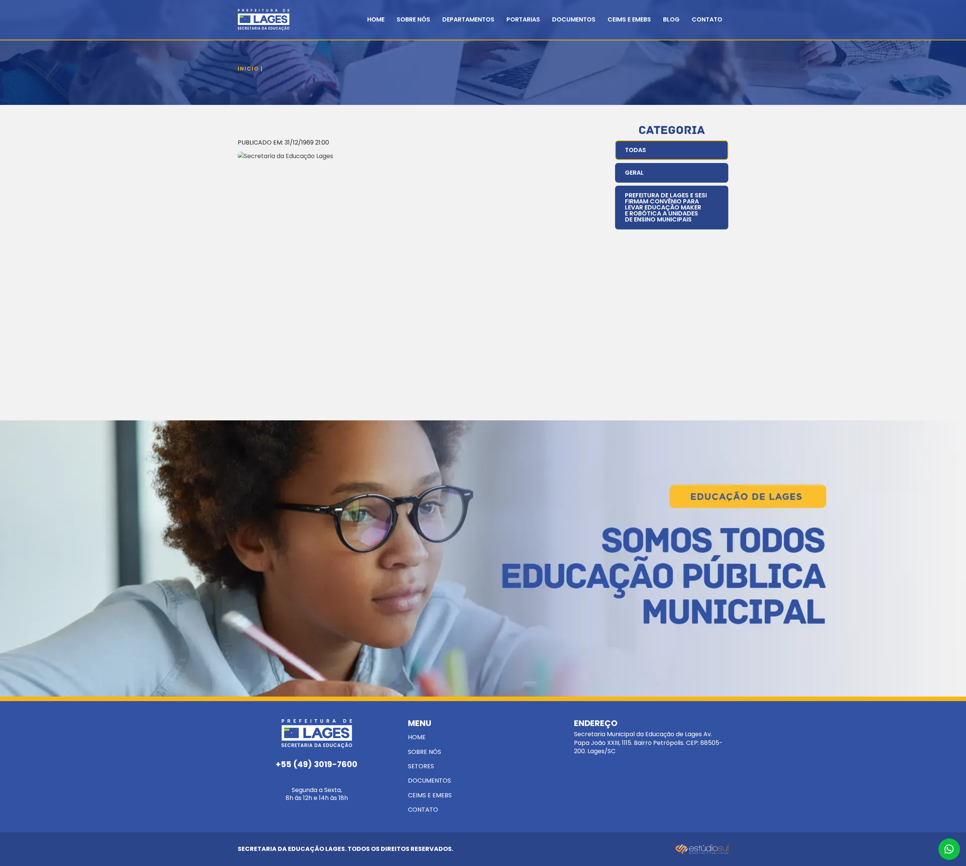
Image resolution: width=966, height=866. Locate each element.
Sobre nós (424, 752)
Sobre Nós (413, 19)
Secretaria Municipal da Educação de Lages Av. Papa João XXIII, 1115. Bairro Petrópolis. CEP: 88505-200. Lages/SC (648, 737)
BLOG (671, 19)
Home (376, 19)
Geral (634, 172)
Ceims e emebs (430, 795)
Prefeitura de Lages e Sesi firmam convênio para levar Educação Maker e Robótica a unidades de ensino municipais (666, 207)
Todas (635, 150)
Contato (707, 19)
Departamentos (468, 19)
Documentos (573, 19)
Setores (421, 766)
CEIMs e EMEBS (629, 19)
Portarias (523, 19)
